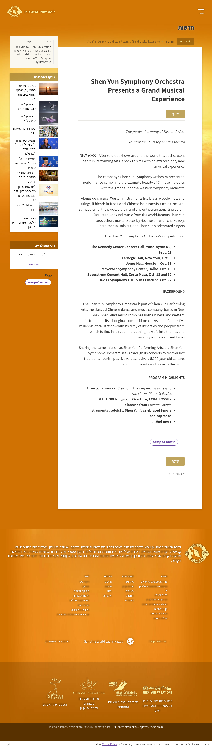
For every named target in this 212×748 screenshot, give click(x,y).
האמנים (130, 591)
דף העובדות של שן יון (156, 599)
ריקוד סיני (84, 581)
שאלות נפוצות (160, 618)
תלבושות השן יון (81, 595)
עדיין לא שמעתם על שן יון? (154, 581)
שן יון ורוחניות (160, 609)
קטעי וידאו (128, 576)
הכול (19, 254)
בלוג (44, 254)
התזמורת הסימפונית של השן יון (153, 588)
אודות (164, 576)
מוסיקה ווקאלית (81, 591)
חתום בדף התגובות (57, 641)
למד (86, 576)
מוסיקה (85, 586)
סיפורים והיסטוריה (80, 610)
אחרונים (129, 581)
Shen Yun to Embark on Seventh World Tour (22, 52)
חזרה (183, 41)
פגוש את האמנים (159, 613)
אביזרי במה (83, 605)
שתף (175, 114)
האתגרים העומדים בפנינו (154, 604)
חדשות (169, 41)
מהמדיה (129, 600)
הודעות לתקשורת (164, 442)
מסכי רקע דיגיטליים (79, 600)
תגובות (130, 595)
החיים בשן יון (161, 595)
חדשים (108, 581)
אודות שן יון (128, 586)
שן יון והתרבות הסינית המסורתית (73, 614)
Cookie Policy (109, 744)
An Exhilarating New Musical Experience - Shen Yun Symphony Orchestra (42, 54)
